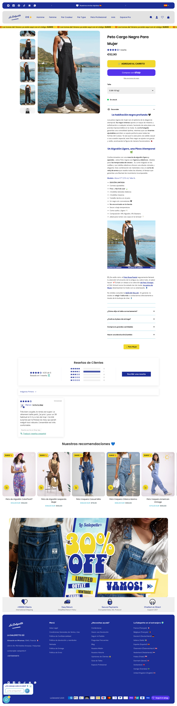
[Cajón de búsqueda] (151, 17)
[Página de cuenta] (157, 17)
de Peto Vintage (146, 282)
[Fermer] (38, 645)
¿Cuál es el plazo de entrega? (119, 319)
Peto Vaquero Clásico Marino (123, 499)
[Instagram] (8, 5)
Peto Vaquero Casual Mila (88, 499)
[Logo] (14, 17)
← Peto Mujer (131, 347)
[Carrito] (168, 17)
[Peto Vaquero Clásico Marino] (123, 474)
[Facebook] (13, 5)
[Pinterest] (19, 5)
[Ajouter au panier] (6, 487)
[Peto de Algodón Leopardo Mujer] (53, 474)
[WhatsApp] (34, 5)
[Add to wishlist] (32, 455)
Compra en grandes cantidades (120, 327)
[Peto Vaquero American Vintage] (158, 474)
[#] (88, 557)
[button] (113, 50)
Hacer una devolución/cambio (119, 335)
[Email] (29, 5)
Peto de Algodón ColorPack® (19, 499)
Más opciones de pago (131, 78)
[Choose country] (166, 5)
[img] (26, 401)
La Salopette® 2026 (57, 698)
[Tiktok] (24, 5)
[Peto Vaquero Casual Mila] (88, 474)
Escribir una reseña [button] (136, 374)
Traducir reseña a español (34, 433)
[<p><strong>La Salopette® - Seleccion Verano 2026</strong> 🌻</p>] (88, 5)
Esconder (115, 109)
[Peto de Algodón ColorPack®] (19, 474)
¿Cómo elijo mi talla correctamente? (122, 311)
